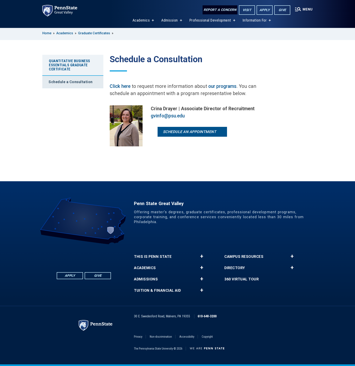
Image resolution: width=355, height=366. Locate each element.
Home (46, 33)
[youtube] (89, 255)
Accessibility (186, 336)
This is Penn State (153, 257)
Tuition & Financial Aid (157, 290)
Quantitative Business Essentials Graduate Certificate (69, 65)
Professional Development (210, 20)
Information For (255, 20)
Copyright (207, 336)
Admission (169, 20)
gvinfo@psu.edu (168, 116)
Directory (234, 268)
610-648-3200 (207, 316)
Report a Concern (220, 10)
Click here (120, 86)
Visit (247, 10)
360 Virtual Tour (241, 279)
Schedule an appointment (189, 132)
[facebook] (68, 255)
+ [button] (201, 256)
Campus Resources (243, 257)
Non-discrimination (161, 336)
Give (282, 10)
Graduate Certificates (94, 33)
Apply (264, 10)
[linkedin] (78, 255)
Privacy (138, 336)
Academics (141, 20)
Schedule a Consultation (70, 82)
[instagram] (100, 255)
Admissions (146, 279)
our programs (222, 86)
